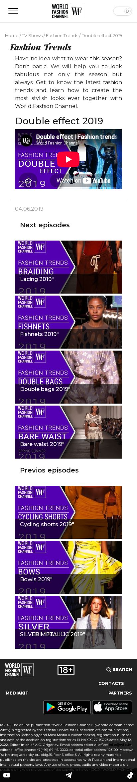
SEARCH (121, 669)
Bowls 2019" (36, 579)
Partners (120, 693)
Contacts (111, 683)
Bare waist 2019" (42, 444)
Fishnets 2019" (39, 334)
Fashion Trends (62, 35)
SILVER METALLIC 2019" (52, 634)
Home (12, 35)
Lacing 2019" (37, 279)
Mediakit (17, 693)
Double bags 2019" (45, 389)
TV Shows (32, 35)
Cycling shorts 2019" (47, 524)
